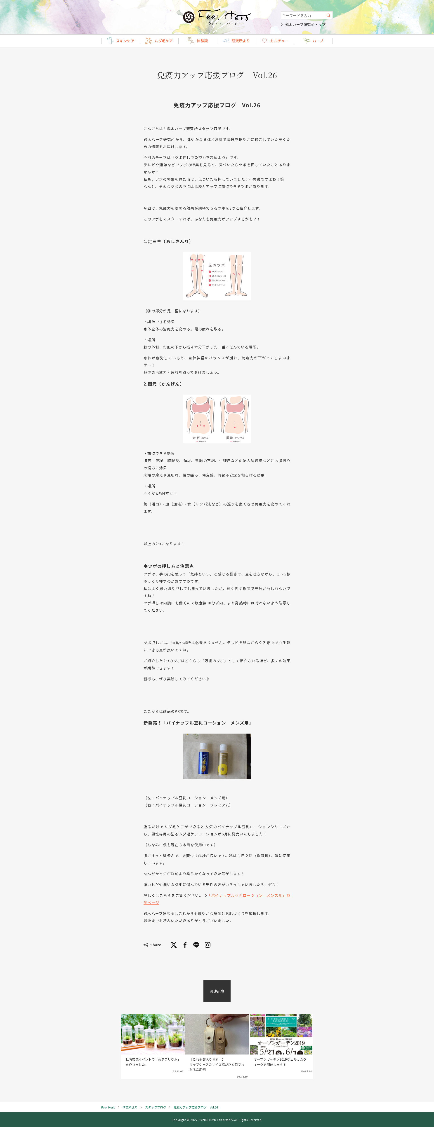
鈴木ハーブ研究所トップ (305, 24)
